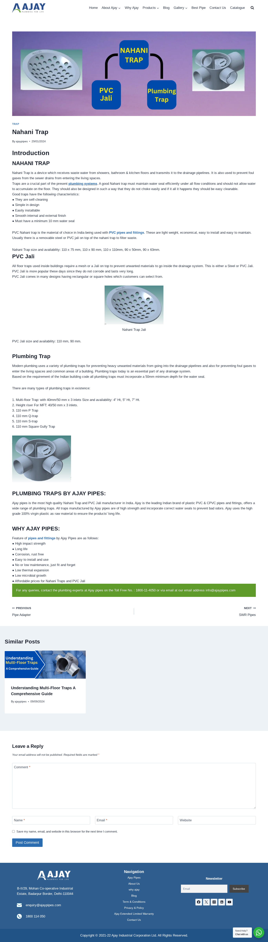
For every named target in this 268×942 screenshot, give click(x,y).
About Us (134, 883)
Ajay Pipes (134, 877)
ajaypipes (22, 141)
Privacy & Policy (134, 907)
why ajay (134, 889)
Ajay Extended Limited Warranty (134, 913)
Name (19, 820)
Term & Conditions (134, 901)
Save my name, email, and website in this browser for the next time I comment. (67, 831)
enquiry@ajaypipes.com (43, 905)
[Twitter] (206, 902)
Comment (22, 767)
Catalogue (237, 8)
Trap (15, 124)
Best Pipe (198, 8)
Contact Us (218, 8)
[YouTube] (229, 902)
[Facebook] (198, 902)
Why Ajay (132, 8)
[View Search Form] (252, 7)
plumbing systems (82, 184)
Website (186, 820)
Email (102, 820)
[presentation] (45, 665)
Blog (166, 8)
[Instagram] (214, 902)
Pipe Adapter (21, 612)
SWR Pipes (247, 612)
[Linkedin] (221, 902)
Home (93, 8)
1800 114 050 (35, 916)
